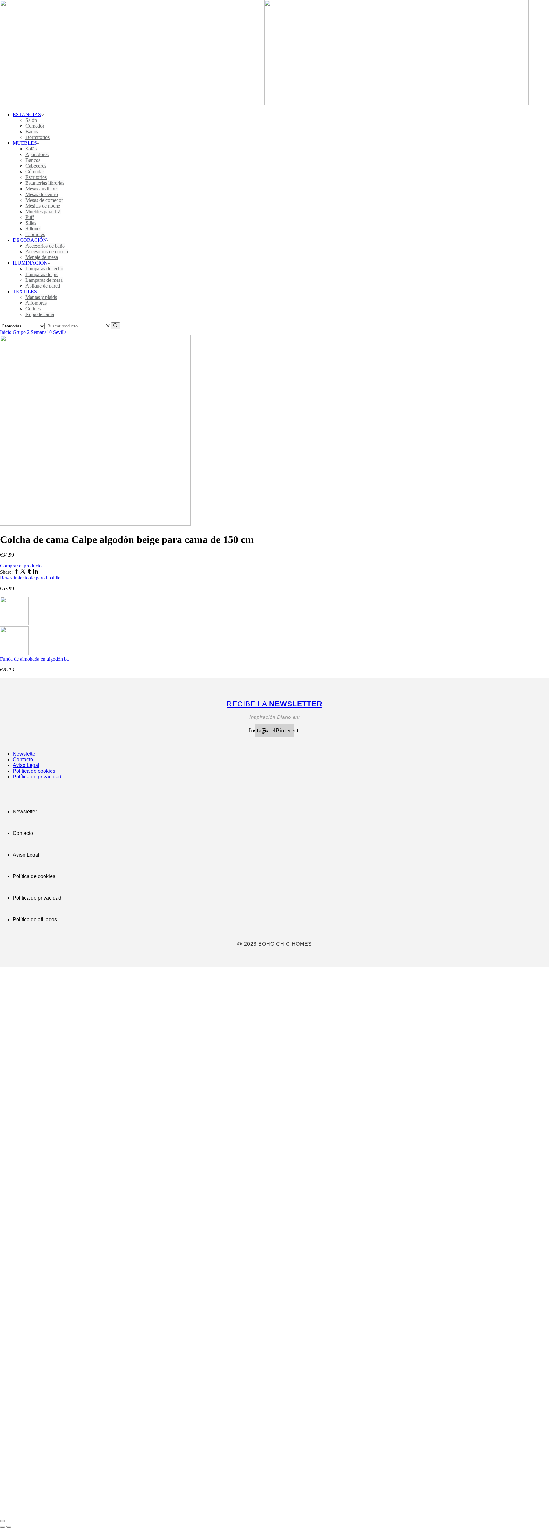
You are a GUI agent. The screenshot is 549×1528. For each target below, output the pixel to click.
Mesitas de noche (42, 205)
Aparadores (37, 154)
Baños (31, 131)
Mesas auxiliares (41, 188)
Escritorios (36, 177)
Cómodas (34, 171)
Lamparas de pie (41, 274)
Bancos (32, 160)
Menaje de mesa (41, 257)
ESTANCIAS (27, 114)
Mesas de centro (41, 194)
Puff (29, 217)
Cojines (33, 308)
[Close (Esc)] (2, 1521)
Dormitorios (37, 137)
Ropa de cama (39, 314)
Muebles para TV (43, 211)
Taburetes (35, 234)
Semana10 (41, 332)
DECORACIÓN (30, 240)
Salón (31, 120)
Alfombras (36, 303)
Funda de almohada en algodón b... (35, 659)
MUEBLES (25, 143)
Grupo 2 (21, 332)
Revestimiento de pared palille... (32, 577)
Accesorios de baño (45, 245)
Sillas (30, 223)
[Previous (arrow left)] (2, 1527)
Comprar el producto (21, 565)
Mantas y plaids (41, 297)
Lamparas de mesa (44, 280)
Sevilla (60, 332)
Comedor (34, 126)
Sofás (31, 148)
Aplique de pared (42, 285)
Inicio (5, 332)
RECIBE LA (274, 704)
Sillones (33, 228)
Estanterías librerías (44, 183)
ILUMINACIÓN (30, 263)
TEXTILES (25, 291)
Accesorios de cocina (46, 251)
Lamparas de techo (44, 268)
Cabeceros (35, 166)
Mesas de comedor (44, 200)
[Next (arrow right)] (8, 1527)
